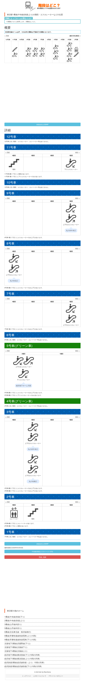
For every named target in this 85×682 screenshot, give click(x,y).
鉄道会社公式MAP (42, 124)
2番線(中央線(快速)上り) (14, 620)
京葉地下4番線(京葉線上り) (15, 651)
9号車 (28, 39)
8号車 (35, 39)
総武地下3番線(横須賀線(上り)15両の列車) (22, 658)
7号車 (42, 39)
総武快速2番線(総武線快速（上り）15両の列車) (24, 662)
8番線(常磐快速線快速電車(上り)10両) (20, 635)
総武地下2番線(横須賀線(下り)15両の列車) (22, 654)
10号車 (21, 39)
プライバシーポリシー (55, 676)
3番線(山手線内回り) (13, 624)
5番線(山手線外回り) (13, 628)
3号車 (69, 39)
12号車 (8, 39)
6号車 (49, 39)
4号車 (62, 39)
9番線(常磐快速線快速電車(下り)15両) (20, 639)
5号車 (56, 39)
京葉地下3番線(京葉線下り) (15, 647)
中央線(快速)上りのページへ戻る (42, 551)
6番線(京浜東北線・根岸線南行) (17, 631)
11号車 (14, 39)
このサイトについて (39, 676)
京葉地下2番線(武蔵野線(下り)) (17, 643)
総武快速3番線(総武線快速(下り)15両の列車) (23, 666)
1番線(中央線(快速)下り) (14, 616)
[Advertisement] (28, 79)
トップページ (26, 676)
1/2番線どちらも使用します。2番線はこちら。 (21, 21)
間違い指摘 (42, 557)
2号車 (76, 39)
